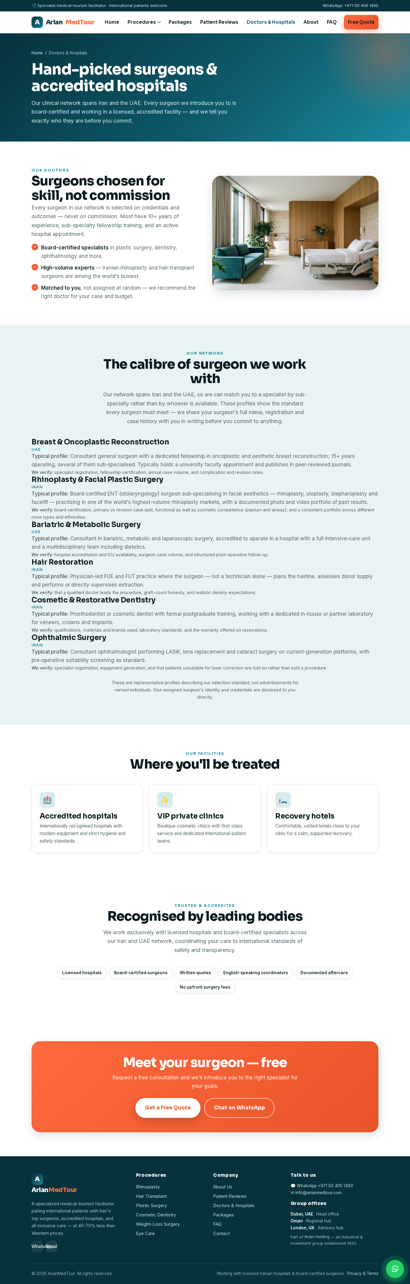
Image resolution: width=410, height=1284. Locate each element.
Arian (64, 22)
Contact (221, 1233)
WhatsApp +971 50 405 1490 (325, 1185)
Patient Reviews (219, 22)
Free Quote (361, 22)
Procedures (142, 22)
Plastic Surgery (151, 1205)
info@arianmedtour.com (318, 1192)
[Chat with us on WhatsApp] (395, 1269)
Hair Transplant (151, 1196)
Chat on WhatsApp (239, 1108)
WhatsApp (37, 1246)
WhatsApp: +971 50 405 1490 (350, 5)
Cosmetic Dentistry (156, 1215)
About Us (222, 1187)
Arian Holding (317, 1236)
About (310, 22)
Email (51, 1246)
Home (112, 22)
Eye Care (145, 1233)
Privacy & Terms (362, 1273)
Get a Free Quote (168, 1108)
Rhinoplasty (148, 1187)
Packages (180, 22)
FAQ (332, 22)
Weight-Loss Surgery (158, 1224)
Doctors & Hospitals (271, 22)
